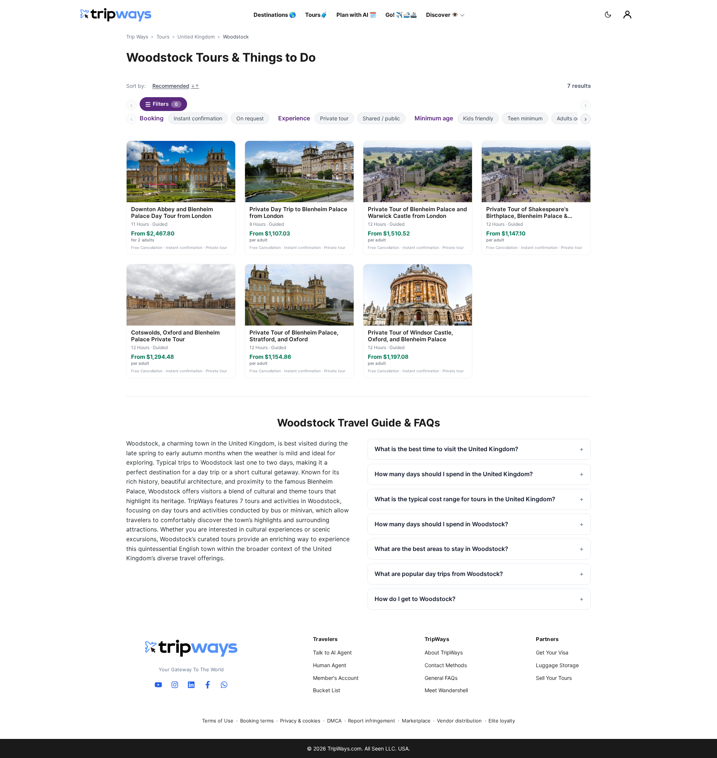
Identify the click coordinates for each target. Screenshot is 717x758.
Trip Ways (137, 37)
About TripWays (444, 652)
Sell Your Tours (554, 678)
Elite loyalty (501, 721)
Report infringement (371, 721)
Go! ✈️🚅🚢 (401, 14)
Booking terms (257, 721)
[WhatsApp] (224, 684)
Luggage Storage (557, 665)
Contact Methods (446, 665)
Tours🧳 (316, 14)
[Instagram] (174, 684)
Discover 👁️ (442, 14)
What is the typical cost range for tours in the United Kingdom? (465, 499)
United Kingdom (196, 37)
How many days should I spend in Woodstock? (441, 524)
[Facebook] (207, 684)
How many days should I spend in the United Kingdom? (454, 474)
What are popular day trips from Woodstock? (439, 573)
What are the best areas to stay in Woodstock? (441, 548)
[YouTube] (158, 684)
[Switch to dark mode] (608, 14)
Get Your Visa (552, 652)
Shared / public (381, 118)
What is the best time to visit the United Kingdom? (446, 449)
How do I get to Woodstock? (415, 599)
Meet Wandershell (446, 690)
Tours (163, 37)
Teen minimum (525, 118)
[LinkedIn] (191, 684)
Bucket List (326, 690)
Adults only (570, 118)
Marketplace (416, 721)
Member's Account (335, 678)
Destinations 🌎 (275, 14)
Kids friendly (478, 118)
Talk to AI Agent (332, 652)
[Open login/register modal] (627, 14)
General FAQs (441, 678)
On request (250, 118)
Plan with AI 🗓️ (356, 14)
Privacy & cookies (300, 721)
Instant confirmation (198, 118)
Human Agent (329, 665)
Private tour (334, 118)
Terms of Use (217, 721)
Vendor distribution (459, 721)
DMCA (334, 721)
